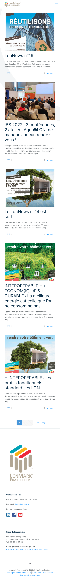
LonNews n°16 (19, 55)
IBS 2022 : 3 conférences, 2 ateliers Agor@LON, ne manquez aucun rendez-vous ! (30, 132)
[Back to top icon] (30, 564)
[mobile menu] (56, 4)
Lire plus (49, 73)
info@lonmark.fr (22, 504)
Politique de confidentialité (19, 572)
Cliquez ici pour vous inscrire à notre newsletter (27, 549)
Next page (41, 422)
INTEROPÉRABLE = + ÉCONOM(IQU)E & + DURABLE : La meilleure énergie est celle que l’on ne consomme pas (29, 295)
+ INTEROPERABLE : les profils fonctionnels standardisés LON (28, 382)
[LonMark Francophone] (12, 4)
